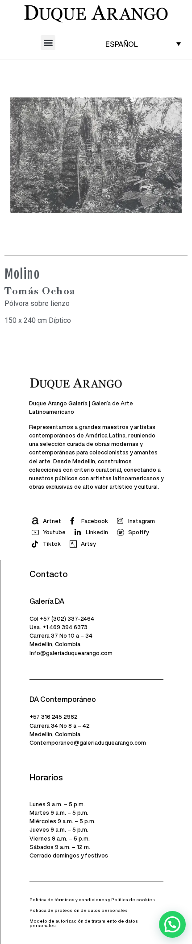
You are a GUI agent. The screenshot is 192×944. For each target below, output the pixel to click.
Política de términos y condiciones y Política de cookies (92, 900)
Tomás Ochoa (40, 290)
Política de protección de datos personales (78, 910)
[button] (48, 42)
